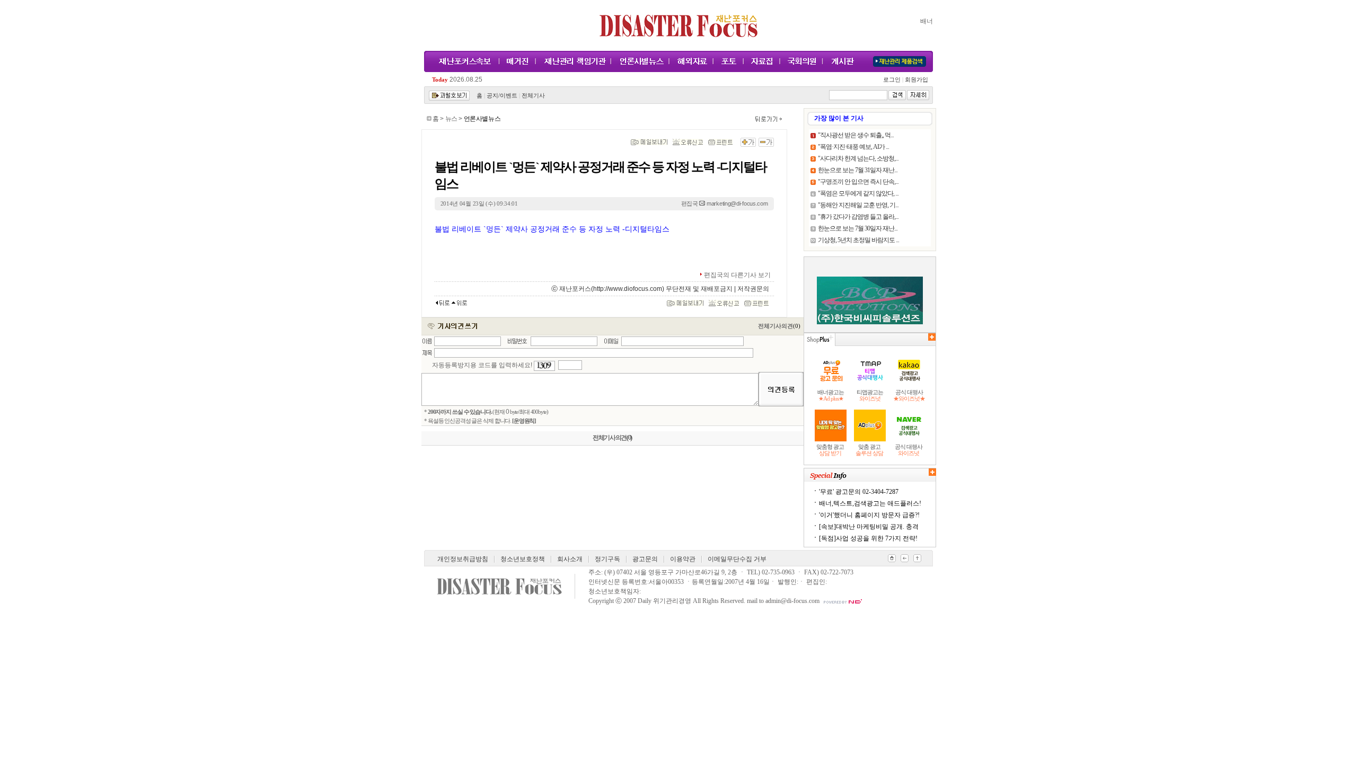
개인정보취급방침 (462, 559)
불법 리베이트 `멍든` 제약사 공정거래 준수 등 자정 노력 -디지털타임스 (552, 229)
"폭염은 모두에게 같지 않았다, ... (858, 193)
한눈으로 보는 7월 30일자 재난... (857, 228)
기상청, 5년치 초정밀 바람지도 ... (858, 240)
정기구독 (607, 559)
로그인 (893, 80)
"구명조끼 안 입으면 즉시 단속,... (858, 181)
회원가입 (915, 80)
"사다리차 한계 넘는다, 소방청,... (858, 158)
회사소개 (570, 559)
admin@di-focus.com (792, 601)
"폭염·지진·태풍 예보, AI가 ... (853, 146)
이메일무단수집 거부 (737, 559)
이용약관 (682, 559)
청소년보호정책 (522, 559)
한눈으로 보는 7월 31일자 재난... (857, 170)
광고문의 (645, 559)
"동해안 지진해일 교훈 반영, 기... (858, 205)
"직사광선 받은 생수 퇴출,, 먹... (856, 135)
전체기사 (533, 96)
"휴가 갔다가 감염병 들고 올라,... (858, 216)
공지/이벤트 (502, 96)
